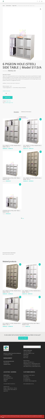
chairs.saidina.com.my (27, 366)
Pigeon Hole (14, 5)
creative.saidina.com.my (36, 366)
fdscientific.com (31, 362)
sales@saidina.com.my (30, 383)
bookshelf (6, 102)
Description (16, 111)
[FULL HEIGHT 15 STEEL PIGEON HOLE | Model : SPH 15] (32, 131)
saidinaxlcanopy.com (27, 364)
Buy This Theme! (23, 338)
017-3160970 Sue (26, 378)
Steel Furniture (8, 5)
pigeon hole (11, 102)
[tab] (16, 112)
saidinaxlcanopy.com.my (36, 363)
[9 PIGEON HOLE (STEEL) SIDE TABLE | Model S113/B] (12, 163)
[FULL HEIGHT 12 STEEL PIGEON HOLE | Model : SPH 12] (12, 131)
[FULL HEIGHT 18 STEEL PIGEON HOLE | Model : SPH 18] (32, 163)
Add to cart (7, 97)
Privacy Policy (25, 356)
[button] (41, 1)
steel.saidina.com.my (36, 364)
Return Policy (25, 357)
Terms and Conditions (27, 351)
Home (4, 5)
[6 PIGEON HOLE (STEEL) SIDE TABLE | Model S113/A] (12, 196)
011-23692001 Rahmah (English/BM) (29, 380)
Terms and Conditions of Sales (28, 353)
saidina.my (25, 362)
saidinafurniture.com (27, 363)
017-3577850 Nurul (26, 379)
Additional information (26, 111)
